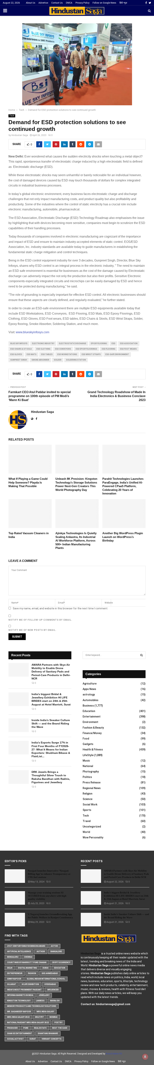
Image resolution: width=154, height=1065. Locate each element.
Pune (25, 1028)
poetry (58, 1022)
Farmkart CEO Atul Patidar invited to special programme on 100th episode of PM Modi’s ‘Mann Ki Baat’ (39, 396)
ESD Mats (31, 354)
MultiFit (39, 1017)
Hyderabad (50, 984)
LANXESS (40, 1001)
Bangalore (56, 951)
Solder (57, 360)
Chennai (28, 957)
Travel (87, 821)
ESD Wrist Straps (91, 354)
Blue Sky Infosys (18, 343)
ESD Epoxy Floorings (86, 349)
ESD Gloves (16, 354)
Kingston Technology (18, 1001)
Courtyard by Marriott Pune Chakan (26, 962)
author (41, 951)
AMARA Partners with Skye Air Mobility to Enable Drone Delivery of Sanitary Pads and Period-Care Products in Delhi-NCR (51, 671)
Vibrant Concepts (51, 1039)
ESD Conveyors (63, 349)
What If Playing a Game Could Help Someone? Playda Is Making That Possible (28, 482)
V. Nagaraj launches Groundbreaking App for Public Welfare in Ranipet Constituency (50, 916)
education (59, 968)
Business (88, 705)
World (86, 832)
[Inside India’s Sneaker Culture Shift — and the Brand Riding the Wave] (18, 725)
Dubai (45, 968)
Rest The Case (59, 1028)
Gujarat (11, 984)
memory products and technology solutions (31, 1006)
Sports (87, 809)
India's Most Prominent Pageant (24, 990)
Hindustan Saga (19, 135)
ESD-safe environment (117, 354)
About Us (30, 3)
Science (87, 799)
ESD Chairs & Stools (21, 349)
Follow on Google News (104, 3)
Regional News (92, 788)
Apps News (89, 689)
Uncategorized (92, 826)
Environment (90, 721)
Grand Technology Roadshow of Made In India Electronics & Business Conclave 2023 (117, 396)
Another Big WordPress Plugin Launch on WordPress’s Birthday (122, 537)
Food (86, 738)
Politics (87, 777)
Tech (11, 116)
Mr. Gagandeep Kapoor (19, 1012)
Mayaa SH (55, 1001)
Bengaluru (12, 957)
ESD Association (128, 343)
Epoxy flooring (99, 343)
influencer (53, 990)
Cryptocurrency (61, 962)
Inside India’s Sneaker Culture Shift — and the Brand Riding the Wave (51, 723)
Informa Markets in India (20, 995)
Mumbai (53, 1017)
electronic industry (43, 343)
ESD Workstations (67, 354)
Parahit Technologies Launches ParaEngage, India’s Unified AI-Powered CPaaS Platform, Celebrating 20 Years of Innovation (122, 486)
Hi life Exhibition (30, 984)
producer (12, 1028)
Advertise (43, 3)
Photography (91, 771)
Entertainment (91, 716)
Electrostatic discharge (72, 343)
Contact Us (57, 3)
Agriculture (90, 683)
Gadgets (88, 744)
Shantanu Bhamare (48, 1033)
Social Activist (15, 1039)
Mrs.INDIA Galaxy (45, 1012)
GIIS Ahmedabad (50, 973)
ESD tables (47, 354)
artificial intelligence (19, 951)
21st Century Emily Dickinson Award (26, 946)
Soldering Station (76, 360)
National (88, 766)
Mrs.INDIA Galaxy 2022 (18, 1017)
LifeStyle (88, 755)
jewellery (44, 995)
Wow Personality (93, 837)
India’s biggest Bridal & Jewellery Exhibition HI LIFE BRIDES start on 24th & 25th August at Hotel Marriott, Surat (126, 895)
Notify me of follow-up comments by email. (40, 620)
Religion (87, 793)
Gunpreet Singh (18, 360)
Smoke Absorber (40, 360)
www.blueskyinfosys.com (32, 332)
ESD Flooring (108, 349)
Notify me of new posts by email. (32, 630)
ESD (113, 343)
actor (54, 946)
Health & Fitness (93, 749)
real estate (40, 1028)
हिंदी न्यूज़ (123, 3)
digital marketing (27, 968)
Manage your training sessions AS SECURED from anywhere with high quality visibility (47, 895)
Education (89, 711)
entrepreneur (14, 973)
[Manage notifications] (145, 1057)
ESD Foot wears (128, 349)
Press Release (91, 782)
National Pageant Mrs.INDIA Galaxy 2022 (28, 1022)
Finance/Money (92, 733)
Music (86, 760)
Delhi (9, 968)
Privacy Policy (82, 3)
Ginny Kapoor (14, 979)
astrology (89, 694)
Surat (32, 1039)
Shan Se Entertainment (19, 1033)
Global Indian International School (46, 979)
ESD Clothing (43, 349)
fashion (32, 973)
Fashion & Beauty (93, 727)
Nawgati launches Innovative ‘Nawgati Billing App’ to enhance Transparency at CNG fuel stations (49, 874)
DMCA (69, 3)
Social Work (90, 804)
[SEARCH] (141, 655)
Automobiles (90, 700)
